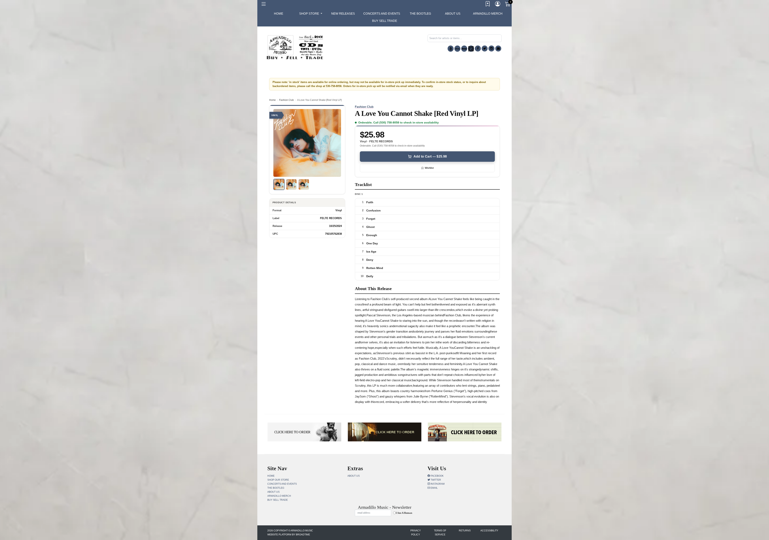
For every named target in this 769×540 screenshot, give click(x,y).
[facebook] (477, 48)
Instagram (437, 483)
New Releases (343, 13)
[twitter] (484, 48)
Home (272, 100)
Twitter (435, 479)
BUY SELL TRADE (384, 20)
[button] (310, 13)
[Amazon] (450, 48)
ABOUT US (452, 13)
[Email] (498, 48)
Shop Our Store (278, 479)
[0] (508, 5)
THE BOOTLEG (420, 13)
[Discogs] (464, 48)
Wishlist (429, 168)
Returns (465, 530)
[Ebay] (457, 48)
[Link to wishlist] (488, 4)
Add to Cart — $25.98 (430, 156)
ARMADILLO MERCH (487, 13)
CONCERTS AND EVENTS (381, 13)
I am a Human (404, 512)
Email (434, 487)
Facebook (437, 475)
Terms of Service (440, 532)
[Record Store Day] (471, 48)
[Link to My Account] (498, 4)
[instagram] (491, 48)
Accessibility (489, 530)
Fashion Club (286, 100)
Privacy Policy (415, 532)
